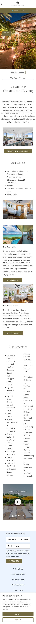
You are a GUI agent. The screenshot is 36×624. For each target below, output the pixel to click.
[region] (18, 608)
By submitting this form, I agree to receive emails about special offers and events (18, 554)
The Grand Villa (9, 247)
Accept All (18, 614)
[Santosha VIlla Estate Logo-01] (18, 2)
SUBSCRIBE (14, 561)
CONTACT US (19, 11)
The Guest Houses (10, 306)
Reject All (18, 620)
